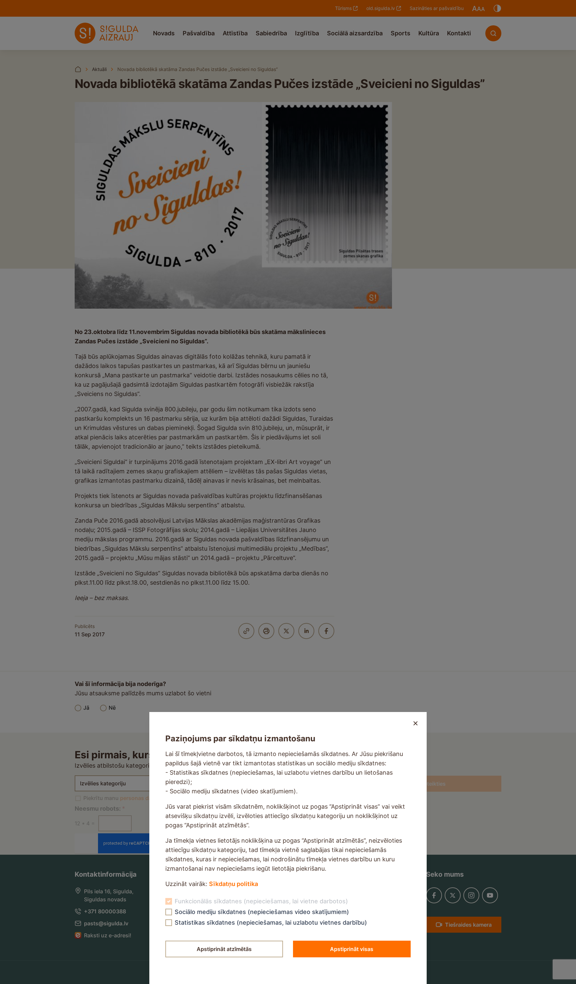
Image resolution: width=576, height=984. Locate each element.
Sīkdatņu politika (233, 883)
